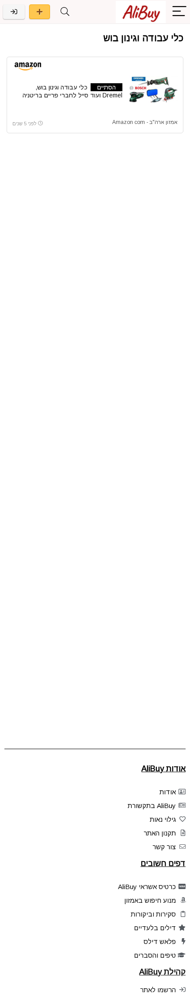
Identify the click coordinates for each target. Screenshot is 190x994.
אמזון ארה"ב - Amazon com (145, 122)
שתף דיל (39, 11)
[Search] (65, 11)
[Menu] (179, 11)
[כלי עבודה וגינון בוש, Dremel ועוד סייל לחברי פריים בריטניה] (153, 89)
